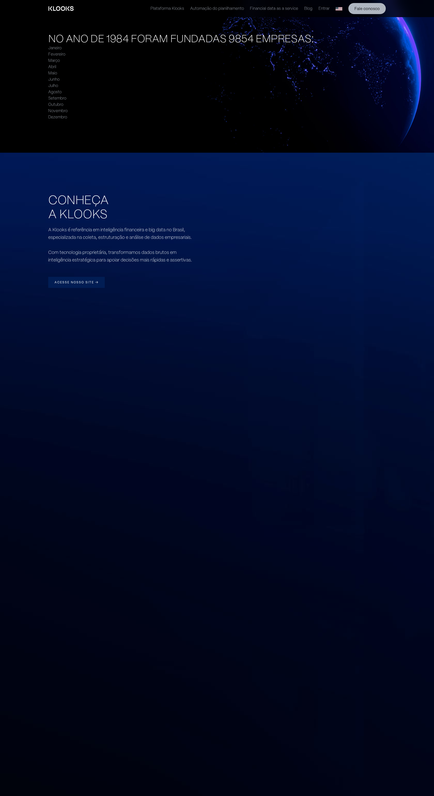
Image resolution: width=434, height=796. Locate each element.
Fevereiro (56, 54)
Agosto (55, 92)
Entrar (324, 8)
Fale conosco (367, 8)
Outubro (55, 104)
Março (54, 60)
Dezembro (57, 117)
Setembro (57, 98)
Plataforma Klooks (167, 8)
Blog (308, 8)
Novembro (58, 110)
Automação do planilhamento (217, 8)
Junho (54, 79)
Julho (53, 85)
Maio (52, 73)
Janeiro (55, 48)
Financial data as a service (274, 8)
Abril (52, 66)
